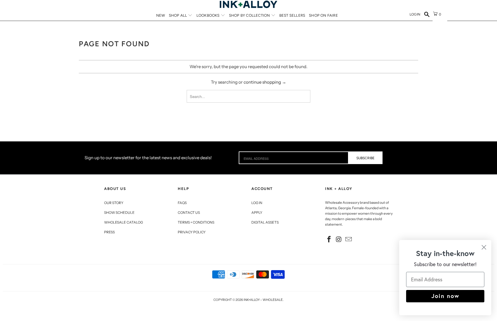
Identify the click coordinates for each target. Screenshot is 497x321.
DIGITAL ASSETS (265, 222)
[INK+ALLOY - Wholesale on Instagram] (339, 239)
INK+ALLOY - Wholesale (263, 300)
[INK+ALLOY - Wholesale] (248, 4)
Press (109, 232)
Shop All (178, 15)
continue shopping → (265, 82)
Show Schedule (119, 212)
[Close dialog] (484, 247)
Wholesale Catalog (123, 222)
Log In (256, 203)
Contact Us (189, 212)
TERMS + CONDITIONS (196, 222)
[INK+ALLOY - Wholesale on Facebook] (329, 239)
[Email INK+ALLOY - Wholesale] (348, 239)
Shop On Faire (323, 15)
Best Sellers (292, 15)
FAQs (182, 203)
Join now (445, 296)
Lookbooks (208, 15)
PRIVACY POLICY (192, 232)
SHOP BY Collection (250, 15)
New (160, 15)
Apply (256, 212)
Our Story (113, 203)
